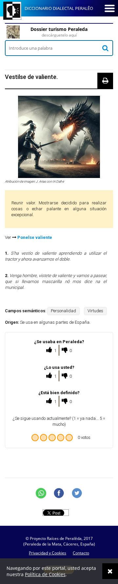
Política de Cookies (45, 574)
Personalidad (63, 310)
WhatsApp (41, 493)
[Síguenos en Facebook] (59, 493)
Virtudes (95, 310)
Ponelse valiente (34, 237)
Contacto (81, 553)
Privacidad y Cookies (47, 553)
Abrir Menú (109, 8)
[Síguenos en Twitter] (77, 493)
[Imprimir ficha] (105, 81)
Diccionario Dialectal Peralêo (59, 8)
